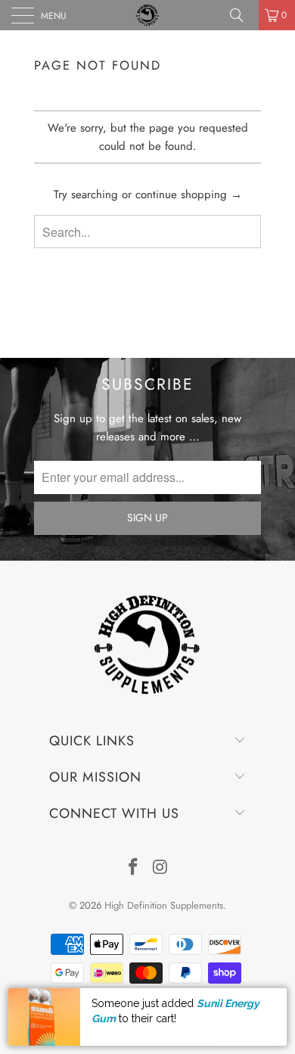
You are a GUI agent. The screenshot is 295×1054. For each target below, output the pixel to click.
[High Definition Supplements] (148, 15)
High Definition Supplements (163, 905)
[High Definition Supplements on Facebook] (133, 868)
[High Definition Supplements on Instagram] (160, 868)
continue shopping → (188, 194)
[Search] (242, 15)
